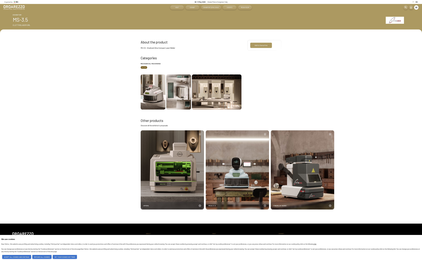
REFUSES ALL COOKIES (42, 257)
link (315, 244)
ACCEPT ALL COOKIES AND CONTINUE (16, 257)
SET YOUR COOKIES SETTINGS (65, 257)
